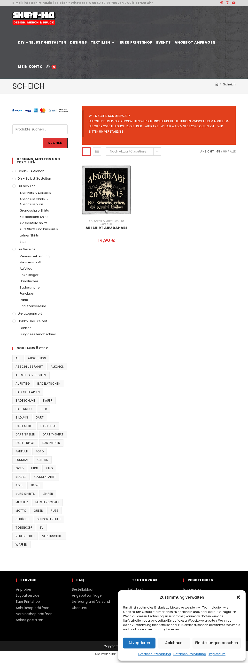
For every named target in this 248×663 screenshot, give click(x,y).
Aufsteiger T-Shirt (31, 375)
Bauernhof (24, 409)
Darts (24, 299)
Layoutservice (27, 595)
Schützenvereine (33, 306)
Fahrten (25, 328)
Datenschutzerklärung (154, 654)
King (49, 468)
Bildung (22, 417)
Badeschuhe (30, 287)
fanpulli (22, 451)
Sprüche (22, 519)
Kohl (19, 485)
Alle (233, 151)
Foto (40, 451)
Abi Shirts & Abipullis (103, 221)
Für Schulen (27, 186)
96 (225, 151)
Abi (18, 358)
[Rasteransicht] (86, 151)
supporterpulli (49, 519)
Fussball (23, 460)
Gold (20, 468)
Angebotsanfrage (87, 595)
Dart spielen (25, 434)
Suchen (55, 143)
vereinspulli (25, 536)
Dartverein (51, 443)
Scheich (229, 84)
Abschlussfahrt (29, 367)
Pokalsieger (29, 275)
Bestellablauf (83, 589)
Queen (38, 511)
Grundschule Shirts (34, 210)
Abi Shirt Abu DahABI (106, 227)
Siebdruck (136, 589)
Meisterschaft (30, 262)
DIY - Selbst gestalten (34, 178)
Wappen (21, 544)
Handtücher (29, 281)
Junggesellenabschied (38, 334)
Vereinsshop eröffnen (34, 613)
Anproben (24, 589)
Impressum (217, 654)
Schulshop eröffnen (32, 607)
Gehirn (42, 460)
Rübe (54, 511)
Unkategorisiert (30, 313)
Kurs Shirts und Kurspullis (39, 229)
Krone (35, 485)
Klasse (21, 477)
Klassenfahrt (45, 477)
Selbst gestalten (29, 619)
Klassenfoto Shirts (33, 223)
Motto (21, 511)
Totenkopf (24, 528)
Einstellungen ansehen (216, 642)
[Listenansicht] (97, 151)
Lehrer (48, 494)
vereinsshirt (52, 536)
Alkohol (57, 367)
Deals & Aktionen (31, 171)
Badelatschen (48, 383)
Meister (22, 502)
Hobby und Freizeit (32, 321)
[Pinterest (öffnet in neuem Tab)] (222, 2)
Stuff (23, 241)
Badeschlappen (28, 392)
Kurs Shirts (25, 494)
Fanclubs (27, 293)
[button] (238, 597)
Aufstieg (26, 268)
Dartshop (48, 426)
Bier (44, 409)
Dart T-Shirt (53, 434)
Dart (40, 417)
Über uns (79, 607)
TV (42, 528)
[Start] (216, 84)
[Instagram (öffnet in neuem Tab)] (227, 2)
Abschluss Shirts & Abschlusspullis (34, 201)
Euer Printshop (28, 601)
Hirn (34, 468)
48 (218, 151)
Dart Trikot (25, 443)
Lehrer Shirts (29, 235)
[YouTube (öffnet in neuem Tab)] (233, 2)
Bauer (48, 400)
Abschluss (37, 358)
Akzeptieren (139, 642)
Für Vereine (27, 249)
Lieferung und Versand (91, 601)
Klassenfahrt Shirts (34, 216)
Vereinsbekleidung (35, 256)
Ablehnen (174, 642)
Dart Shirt (24, 426)
